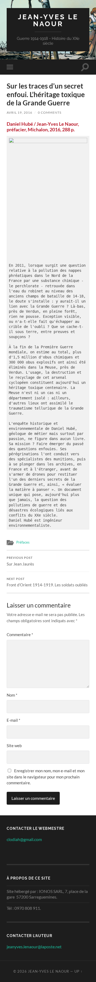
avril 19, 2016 (19, 112)
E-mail (13, 720)
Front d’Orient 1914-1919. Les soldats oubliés (47, 582)
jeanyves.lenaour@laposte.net (34, 946)
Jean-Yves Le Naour (48, 20)
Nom (12, 695)
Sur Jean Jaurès (20, 561)
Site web (14, 745)
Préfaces (23, 542)
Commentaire (20, 634)
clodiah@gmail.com (24, 839)
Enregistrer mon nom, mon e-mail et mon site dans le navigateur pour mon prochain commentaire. (46, 776)
